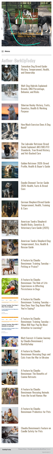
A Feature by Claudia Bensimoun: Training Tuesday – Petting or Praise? (36, 263)
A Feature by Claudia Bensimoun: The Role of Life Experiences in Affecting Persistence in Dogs (34, 284)
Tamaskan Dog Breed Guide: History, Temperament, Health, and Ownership (35, 69)
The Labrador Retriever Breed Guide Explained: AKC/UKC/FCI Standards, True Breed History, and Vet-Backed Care (35, 148)
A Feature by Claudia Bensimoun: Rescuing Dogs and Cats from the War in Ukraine (35, 354)
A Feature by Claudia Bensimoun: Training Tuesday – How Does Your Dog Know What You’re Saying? (36, 303)
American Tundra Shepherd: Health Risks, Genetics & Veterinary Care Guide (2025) (35, 224)
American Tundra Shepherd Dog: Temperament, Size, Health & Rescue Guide (36, 244)
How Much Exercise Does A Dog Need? (36, 126)
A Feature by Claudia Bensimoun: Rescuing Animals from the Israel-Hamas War (35, 392)
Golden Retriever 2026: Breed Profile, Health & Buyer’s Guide (35, 164)
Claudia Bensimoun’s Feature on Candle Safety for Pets (36, 429)
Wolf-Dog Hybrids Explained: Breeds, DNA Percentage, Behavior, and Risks (34, 89)
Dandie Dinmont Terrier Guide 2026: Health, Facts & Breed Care (35, 186)
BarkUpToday (26, 27)
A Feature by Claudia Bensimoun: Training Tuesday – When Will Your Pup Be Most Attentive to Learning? (36, 323)
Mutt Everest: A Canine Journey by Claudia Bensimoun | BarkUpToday (35, 341)
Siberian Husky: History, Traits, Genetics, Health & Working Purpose (35, 108)
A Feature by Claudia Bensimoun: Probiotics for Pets (36, 410)
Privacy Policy (22, 449)
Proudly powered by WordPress (37, 449)
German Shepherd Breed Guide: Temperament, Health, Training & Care (35, 205)
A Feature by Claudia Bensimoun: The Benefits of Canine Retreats (34, 374)
